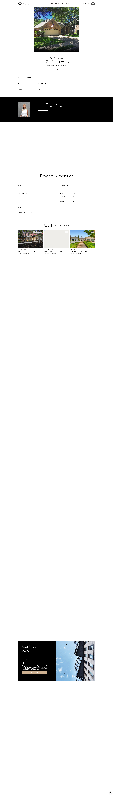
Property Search (65, 3)
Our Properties (53, 3)
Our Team (75, 3)
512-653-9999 (52, 108)
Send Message (34, 672)
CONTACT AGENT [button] (42, 111)
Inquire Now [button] (56, 69)
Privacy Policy (36, 669)
